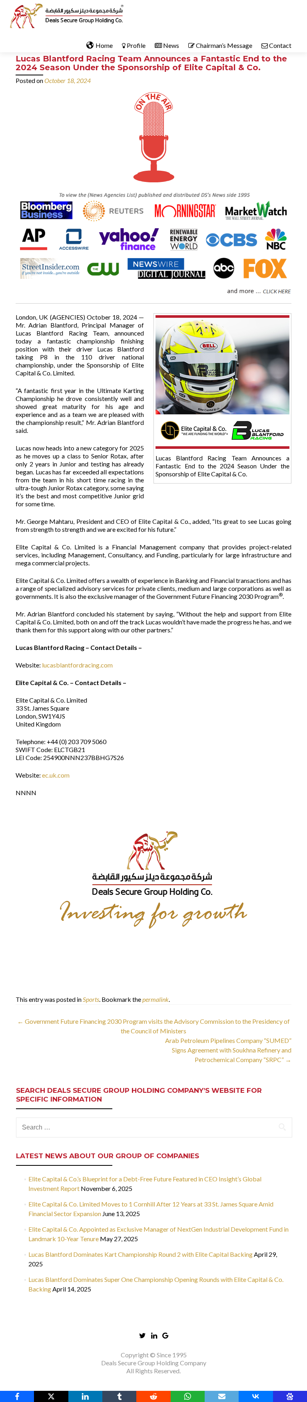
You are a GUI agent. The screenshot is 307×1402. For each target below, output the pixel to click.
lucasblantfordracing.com (77, 665)
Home (104, 45)
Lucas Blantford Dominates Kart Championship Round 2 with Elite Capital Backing (140, 1254)
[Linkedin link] (154, 1334)
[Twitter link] (142, 1334)
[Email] (222, 1396)
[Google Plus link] (165, 1334)
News (171, 45)
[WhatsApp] (188, 1396)
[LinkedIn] (85, 1396)
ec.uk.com (56, 775)
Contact (280, 45)
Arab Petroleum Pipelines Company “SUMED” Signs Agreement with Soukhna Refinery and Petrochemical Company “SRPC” (228, 1050)
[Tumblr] (119, 1396)
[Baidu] (290, 1396)
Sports (91, 999)
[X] (51, 1396)
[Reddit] (153, 1396)
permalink (155, 999)
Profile (136, 45)
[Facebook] (17, 1396)
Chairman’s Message (224, 45)
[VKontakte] (256, 1396)
